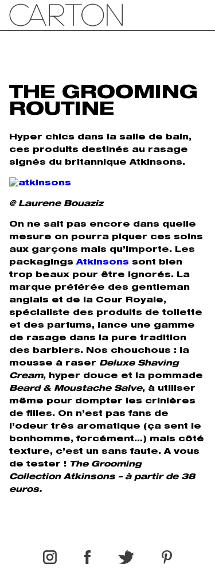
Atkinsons (102, 263)
